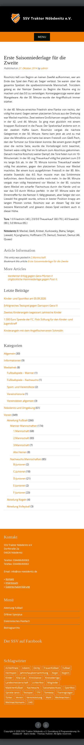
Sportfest (70, 687)
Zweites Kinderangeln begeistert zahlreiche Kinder (33, 312)
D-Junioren (19, 478)
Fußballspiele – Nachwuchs (22, 380)
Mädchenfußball (14, 687)
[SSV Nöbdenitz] (42, 18)
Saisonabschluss (52, 687)
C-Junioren (19, 471)
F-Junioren (19, 492)
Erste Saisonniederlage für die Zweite (48, 261)
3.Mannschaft (21, 445)
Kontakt (10, 579)
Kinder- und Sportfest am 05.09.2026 (25, 298)
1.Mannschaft (21, 431)
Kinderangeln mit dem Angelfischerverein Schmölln (33, 330)
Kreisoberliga (52, 677)
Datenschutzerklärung (18, 586)
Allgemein (9, 353)
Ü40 (30, 702)
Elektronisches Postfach (17, 621)
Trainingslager (65, 692)
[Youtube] (46, 725)
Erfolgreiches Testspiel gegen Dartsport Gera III (31, 305)
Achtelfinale (11, 667)
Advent (26, 667)
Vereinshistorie (15, 394)
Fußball (66, 667)
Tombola (49, 692)
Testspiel (28, 692)
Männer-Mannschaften (23, 426)
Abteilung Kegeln (17, 499)
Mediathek (10, 367)
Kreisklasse (35, 677)
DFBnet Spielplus (13, 614)
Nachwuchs (33, 687)
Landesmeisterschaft (16, 682)
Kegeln (65, 672)
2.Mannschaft (38, 257)
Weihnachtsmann (14, 702)
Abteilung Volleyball (18, 506)
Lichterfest (38, 682)
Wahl (48, 697)
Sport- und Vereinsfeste (20, 387)
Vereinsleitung (34, 697)
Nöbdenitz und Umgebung (19, 408)
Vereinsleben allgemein (20, 401)
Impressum (12, 582)
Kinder (9, 677)
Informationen (12, 360)
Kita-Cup (20, 677)
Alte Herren (20, 452)
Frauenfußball (51, 667)
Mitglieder (52, 682)
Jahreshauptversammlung (34, 672)
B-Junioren (19, 464)
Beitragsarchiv (12, 627)
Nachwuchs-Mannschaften (25, 459)
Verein (7, 415)
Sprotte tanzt (12, 692)
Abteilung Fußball (17, 420)
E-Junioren (19, 485)
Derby (36, 667)
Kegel (55, 672)
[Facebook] (38, 725)
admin (44, 68)
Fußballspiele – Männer (20, 373)
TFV (38, 692)
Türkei (8, 697)
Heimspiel (10, 672)
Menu (42, 37)
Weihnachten (62, 697)
